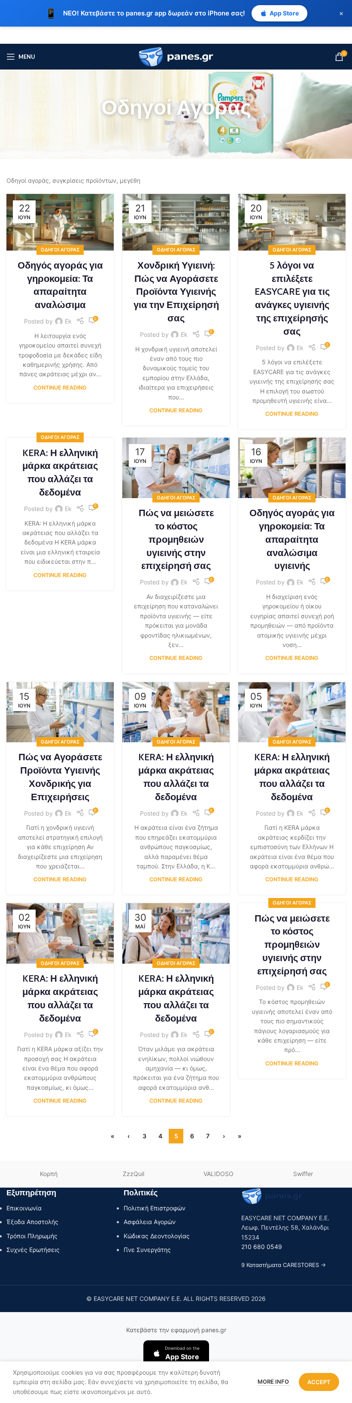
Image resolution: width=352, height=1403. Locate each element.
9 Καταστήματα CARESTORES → (283, 1264)
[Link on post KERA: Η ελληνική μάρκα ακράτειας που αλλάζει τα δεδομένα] (176, 712)
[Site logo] (176, 56)
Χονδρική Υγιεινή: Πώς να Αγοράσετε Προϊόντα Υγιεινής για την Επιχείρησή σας (176, 292)
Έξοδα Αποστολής (32, 1221)
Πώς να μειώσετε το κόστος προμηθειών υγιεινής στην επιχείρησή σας (176, 539)
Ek (68, 321)
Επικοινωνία (24, 1208)
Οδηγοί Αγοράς (60, 250)
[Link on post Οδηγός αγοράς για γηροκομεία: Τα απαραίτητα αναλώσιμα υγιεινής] (292, 468)
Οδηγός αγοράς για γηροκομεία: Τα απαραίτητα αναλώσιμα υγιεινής (292, 539)
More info (274, 1381)
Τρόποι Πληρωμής (32, 1236)
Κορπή (49, 1173)
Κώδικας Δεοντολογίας (157, 1236)
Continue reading (60, 387)
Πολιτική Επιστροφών (154, 1208)
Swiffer (303, 1173)
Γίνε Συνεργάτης (147, 1249)
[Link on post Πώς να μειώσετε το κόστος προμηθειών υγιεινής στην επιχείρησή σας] (176, 468)
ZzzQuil (133, 1173)
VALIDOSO (218, 1173)
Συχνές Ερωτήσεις (33, 1249)
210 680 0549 (261, 1246)
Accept (319, 1382)
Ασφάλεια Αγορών (150, 1221)
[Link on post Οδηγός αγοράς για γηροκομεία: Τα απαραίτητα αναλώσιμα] (60, 222)
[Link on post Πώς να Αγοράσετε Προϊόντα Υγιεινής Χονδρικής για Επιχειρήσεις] (60, 712)
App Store (284, 13)
